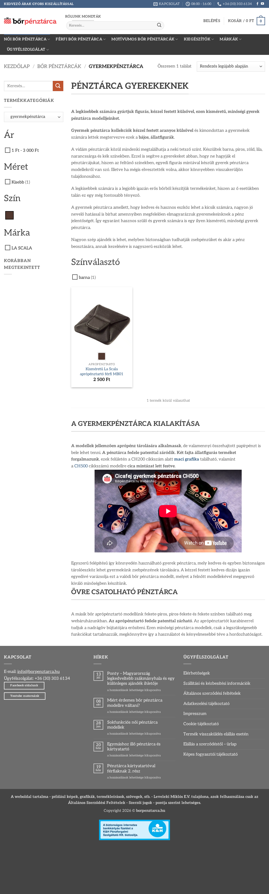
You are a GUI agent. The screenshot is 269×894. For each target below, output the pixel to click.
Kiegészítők (197, 39)
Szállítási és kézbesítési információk (216, 683)
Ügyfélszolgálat (26, 49)
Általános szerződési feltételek (212, 693)
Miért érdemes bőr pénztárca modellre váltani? (134, 703)
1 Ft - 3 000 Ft (25, 150)
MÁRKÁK (229, 39)
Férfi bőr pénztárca (79, 39)
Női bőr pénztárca (25, 39)
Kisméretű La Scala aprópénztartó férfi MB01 (101, 371)
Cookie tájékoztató (201, 724)
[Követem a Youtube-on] (262, 4)
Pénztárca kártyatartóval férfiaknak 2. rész (131, 768)
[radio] (102, 356)
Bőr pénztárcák (59, 66)
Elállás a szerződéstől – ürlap (209, 744)
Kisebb (18, 182)
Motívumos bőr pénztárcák (142, 39)
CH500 (81, 466)
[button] (211, 21)
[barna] (9, 215)
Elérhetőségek (196, 673)
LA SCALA (22, 248)
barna (84, 277)
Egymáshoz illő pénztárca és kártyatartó (134, 747)
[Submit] (159, 25)
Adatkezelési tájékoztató (206, 703)
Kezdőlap (17, 66)
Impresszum (194, 713)
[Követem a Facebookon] (257, 4)
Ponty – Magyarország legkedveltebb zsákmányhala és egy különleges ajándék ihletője (141, 678)
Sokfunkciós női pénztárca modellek (132, 725)
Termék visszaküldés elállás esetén (216, 734)
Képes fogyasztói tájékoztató (210, 754)
